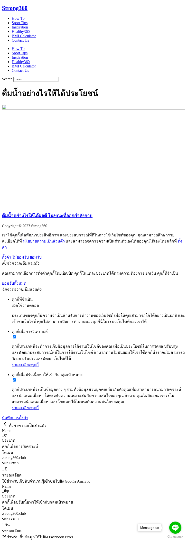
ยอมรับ (36, 257)
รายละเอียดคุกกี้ (25, 365)
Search (7, 79)
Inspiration (20, 27)
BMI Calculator (24, 36)
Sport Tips (20, 23)
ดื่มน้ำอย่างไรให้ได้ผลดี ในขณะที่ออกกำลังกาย (47, 215)
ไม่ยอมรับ (20, 257)
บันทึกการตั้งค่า (15, 418)
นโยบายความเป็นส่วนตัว (44, 241)
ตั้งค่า (6, 257)
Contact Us (20, 40)
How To (18, 18)
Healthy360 (21, 31)
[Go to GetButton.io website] (175, 537)
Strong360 (15, 8)
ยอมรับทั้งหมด (14, 283)
